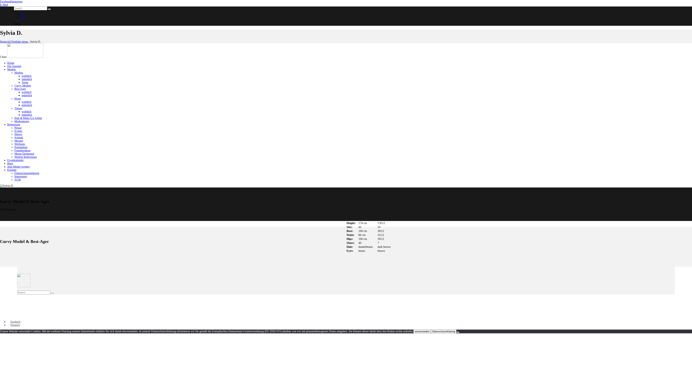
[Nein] (457, 332)
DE (23, 14)
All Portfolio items (17, 41)
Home (3, 41)
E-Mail (4, 4)
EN (23, 17)
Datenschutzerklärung (443, 331)
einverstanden (422, 331)
